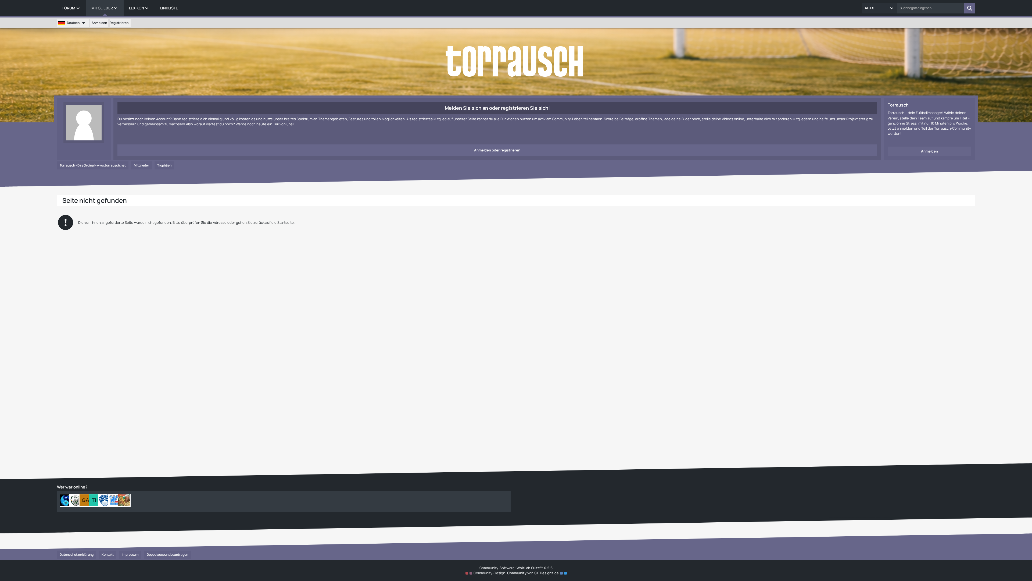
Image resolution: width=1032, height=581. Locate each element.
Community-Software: (516, 567)
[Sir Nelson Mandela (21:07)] (124, 500)
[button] (879, 8)
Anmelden (99, 22)
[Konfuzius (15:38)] (66, 500)
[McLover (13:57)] (75, 500)
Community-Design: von (516, 573)
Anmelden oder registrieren (497, 150)
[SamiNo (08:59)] (104, 500)
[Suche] (969, 8)
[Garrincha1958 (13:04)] (85, 500)
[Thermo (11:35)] (95, 500)
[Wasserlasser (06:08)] (114, 500)
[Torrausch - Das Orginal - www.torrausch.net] (516, 61)
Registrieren (119, 22)
